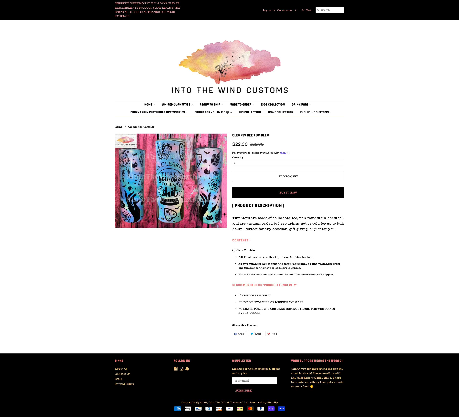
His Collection (250, 112)
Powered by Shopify (264, 402)
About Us (121, 368)
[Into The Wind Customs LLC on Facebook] (176, 369)
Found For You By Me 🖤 (212, 112)
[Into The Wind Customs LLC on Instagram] (181, 369)
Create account (286, 10)
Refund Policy (124, 384)
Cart (308, 10)
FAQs (118, 379)
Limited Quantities (176, 104)
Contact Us (122, 374)
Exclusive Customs (314, 112)
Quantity (238, 157)
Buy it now (288, 192)
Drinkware (300, 104)
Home (148, 104)
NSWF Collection (280, 112)
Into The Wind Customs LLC (228, 402)
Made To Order (241, 104)
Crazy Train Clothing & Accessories (158, 112)
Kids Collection (273, 104)
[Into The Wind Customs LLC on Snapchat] (187, 369)
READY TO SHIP (210, 104)
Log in (267, 10)
